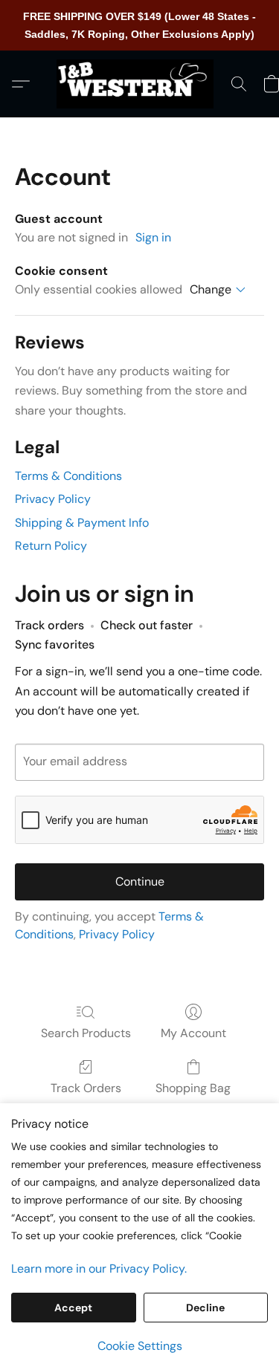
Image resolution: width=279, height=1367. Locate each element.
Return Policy (51, 545)
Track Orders (86, 1088)
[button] (139, 84)
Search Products (86, 1033)
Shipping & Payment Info (82, 522)
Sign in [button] (153, 237)
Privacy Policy (53, 499)
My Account (193, 1033)
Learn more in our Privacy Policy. (99, 1268)
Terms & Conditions (68, 476)
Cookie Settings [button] (139, 1346)
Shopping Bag (193, 1088)
